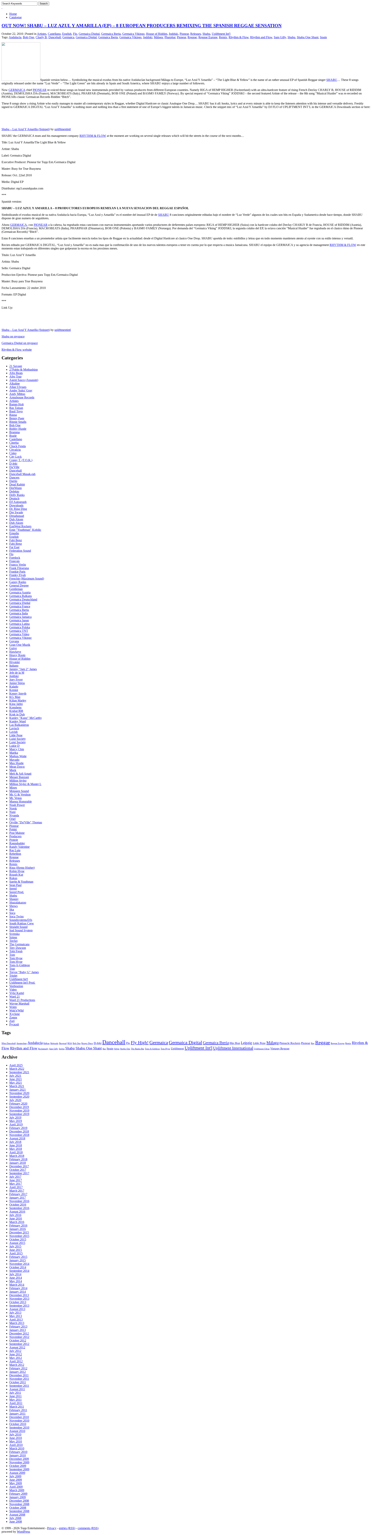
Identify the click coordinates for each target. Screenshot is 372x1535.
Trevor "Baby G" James (24, 972)
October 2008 (17, 1507)
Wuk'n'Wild (16, 1010)
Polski (13, 829)
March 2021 (16, 1086)
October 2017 (17, 1169)
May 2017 (15, 1183)
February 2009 (18, 1493)
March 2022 (16, 1068)
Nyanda (14, 815)
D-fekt (13, 463)
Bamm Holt (16, 404)
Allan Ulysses (17, 387)
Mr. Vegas (15, 798)
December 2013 (19, 1295)
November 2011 (19, 1378)
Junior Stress (17, 683)
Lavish (13, 731)
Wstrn (13, 1007)
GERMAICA (17, 90)
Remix (223, 37)
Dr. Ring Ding (18, 509)
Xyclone (14, 1014)
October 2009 (17, 1465)
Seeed (13, 888)
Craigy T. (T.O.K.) (20, 460)
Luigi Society (17, 738)
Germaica (68, 37)
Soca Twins (16, 916)
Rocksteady (43, 1049)
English (66, 33)
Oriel (12, 819)
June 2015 (15, 1249)
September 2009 (19, 1469)
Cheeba (14, 442)
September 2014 (19, 1270)
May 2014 (15, 1281)
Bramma (14, 432)
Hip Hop (235, 1043)
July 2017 (15, 1176)
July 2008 (15, 1518)
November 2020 (19, 1093)
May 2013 (15, 1316)
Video (13, 989)
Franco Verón (17, 564)
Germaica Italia (18, 613)
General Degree (19, 585)
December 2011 (19, 1375)
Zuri (12, 1021)
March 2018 (16, 1155)
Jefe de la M (16, 672)
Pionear (184, 33)
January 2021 (17, 1089)
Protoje (13, 839)
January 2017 (17, 1197)
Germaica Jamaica (20, 616)
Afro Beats (16, 373)
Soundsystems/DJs (20, 920)
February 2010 (18, 1452)
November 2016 (19, 1201)
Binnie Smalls (17, 421)
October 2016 (17, 1204)
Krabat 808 (16, 711)
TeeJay (13, 940)
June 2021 (15, 1079)
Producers (15, 836)
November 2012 (19, 1337)
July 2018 (15, 1142)
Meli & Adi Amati (20, 773)
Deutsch (14, 498)
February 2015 (18, 1256)
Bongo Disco (87, 1043)
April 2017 (16, 1187)
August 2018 (17, 1138)
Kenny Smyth (17, 693)
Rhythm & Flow (239, 37)
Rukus (13, 878)
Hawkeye (15, 651)
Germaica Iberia (111, 33)
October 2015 (17, 1239)
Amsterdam (21, 1043)
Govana (14, 641)
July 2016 (15, 1215)
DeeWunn (15, 488)
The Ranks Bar (137, 1049)
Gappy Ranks (17, 582)
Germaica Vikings (130, 37)
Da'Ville (14, 467)
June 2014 (15, 1277)
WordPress (23, 1531)
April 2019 (16, 1124)
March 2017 (16, 1190)
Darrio (13, 481)
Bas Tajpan (16, 407)
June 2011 (15, 1396)
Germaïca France (19, 606)
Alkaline (14, 383)
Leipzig (246, 1043)
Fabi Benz (15, 540)
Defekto (14, 491)
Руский (14, 1024)
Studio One (125, 1049)
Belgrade (54, 1043)
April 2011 (15, 1403)
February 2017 (18, 1194)
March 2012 (16, 1364)
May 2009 (15, 1483)
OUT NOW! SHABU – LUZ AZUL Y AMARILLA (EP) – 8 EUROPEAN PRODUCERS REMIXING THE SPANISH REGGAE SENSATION (142, 25)
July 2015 (15, 1246)
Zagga (13, 1017)
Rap (312, 1043)
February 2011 (18, 1410)
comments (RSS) (88, 1528)
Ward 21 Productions (22, 1000)
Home (13, 13)
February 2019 (18, 1128)
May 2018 (15, 1148)
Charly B (41, 37)
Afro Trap (15, 376)
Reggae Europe (207, 37)
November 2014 (19, 1263)
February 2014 (18, 1288)
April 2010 (16, 1445)
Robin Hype (16, 871)
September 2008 (19, 1511)
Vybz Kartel (16, 993)
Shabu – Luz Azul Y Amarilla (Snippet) (26, 129)
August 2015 (17, 1243)
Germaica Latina (19, 623)
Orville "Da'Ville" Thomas (25, 822)
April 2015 (16, 1253)
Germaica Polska (19, 627)
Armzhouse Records (21, 397)
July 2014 (15, 1274)
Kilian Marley (17, 700)
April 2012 (16, 1361)
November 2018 (19, 1135)
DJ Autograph (18, 502)
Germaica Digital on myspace (20, 343)
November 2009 (19, 1462)
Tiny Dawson (17, 947)
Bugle (13, 435)
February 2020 (18, 1103)
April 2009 (16, 1486)
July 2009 (15, 1476)
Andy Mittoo (17, 394)
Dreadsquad (16, 515)
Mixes (13, 787)
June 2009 (15, 1479)
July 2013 (15, 1312)
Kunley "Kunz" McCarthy (25, 718)
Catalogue (15, 17)
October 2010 (17, 1424)
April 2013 (16, 1319)
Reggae (192, 37)
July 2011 (15, 1392)
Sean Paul (15, 885)
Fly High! (140, 1042)
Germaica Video (19, 634)
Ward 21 (14, 996)
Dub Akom (16, 519)
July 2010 (15, 1434)
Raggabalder (17, 843)
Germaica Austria (20, 592)
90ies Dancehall (9, 1043)
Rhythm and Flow (261, 37)
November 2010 (19, 1420)
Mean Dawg (17, 766)
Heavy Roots (17, 655)
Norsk (13, 808)
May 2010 (15, 1441)
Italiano (13, 665)
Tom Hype (15, 958)
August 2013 (17, 1309)
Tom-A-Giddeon (19, 965)
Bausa (13, 414)
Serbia (62, 1049)
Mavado (14, 759)
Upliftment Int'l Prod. (22, 982)
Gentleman (16, 589)
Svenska (14, 933)
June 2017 (15, 1180)
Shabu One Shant (307, 37)
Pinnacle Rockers (289, 1043)
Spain (323, 37)
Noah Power (17, 805)
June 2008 (15, 1521)
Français (14, 561)
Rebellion (15, 853)
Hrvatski (14, 662)
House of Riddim (156, 33)
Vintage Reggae (279, 1048)
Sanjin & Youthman (21, 881)
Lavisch (14, 728)
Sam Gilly (280, 37)
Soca (12, 913)
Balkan (46, 1043)
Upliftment (177, 1048)
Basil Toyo (16, 411)
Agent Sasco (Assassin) (23, 380)
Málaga (158, 37)
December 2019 (19, 1107)
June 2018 (15, 1145)
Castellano (54, 33)
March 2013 (16, 1323)
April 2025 (16, 1065)
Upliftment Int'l (221, 33)
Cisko (12, 453)
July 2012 (15, 1351)
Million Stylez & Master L (25, 784)
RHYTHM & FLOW (92, 135)
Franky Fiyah (17, 575)
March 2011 (16, 1406)
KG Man (14, 697)
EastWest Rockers (20, 526)
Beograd (63, 1043)
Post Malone (17, 832)
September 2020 (19, 1096)
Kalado (13, 686)
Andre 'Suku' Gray (20, 390)
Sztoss (13, 937)
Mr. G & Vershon (20, 794)
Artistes (41, 33)
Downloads (16, 505)
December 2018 (19, 1131)
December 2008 (19, 1500)
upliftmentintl (62, 129)
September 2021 (19, 1072)
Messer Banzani (19, 777)
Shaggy (14, 899)
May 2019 (15, 1121)
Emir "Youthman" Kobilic (25, 529)
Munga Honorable (20, 801)
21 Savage (15, 366)
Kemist (13, 690)
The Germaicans (19, 944)
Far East (14, 547)
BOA (69, 1043)
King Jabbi (16, 704)
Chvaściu (15, 449)
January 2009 (17, 1497)
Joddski (173, 33)
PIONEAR (39, 90)
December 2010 (19, 1417)
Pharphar (169, 37)
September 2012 (19, 1344)
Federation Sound (20, 550)
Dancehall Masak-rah (22, 474)
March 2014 (16, 1284)
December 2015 (19, 1232)
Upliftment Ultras (262, 1049)
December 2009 (19, 1458)
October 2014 (17, 1267)
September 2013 (19, 1305)
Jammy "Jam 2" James (23, 669)
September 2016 (19, 1208)
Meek (12, 770)
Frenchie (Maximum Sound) (26, 578)
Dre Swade (16, 512)
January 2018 (17, 1162)
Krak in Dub (17, 714)
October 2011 (17, 1382)
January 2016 (17, 1229)
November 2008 (19, 1504)
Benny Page (16, 418)
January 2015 (17, 1260)
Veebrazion (16, 986)
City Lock (15, 456)
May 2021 (15, 1082)
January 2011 (17, 1413)
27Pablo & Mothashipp (23, 369)
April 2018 (16, 1152)
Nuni (12, 812)
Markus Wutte (18, 756)
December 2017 (19, 1166)
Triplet (13, 975)
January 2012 (17, 1371)
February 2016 (18, 1225)
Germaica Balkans (20, 596)
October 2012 (17, 1340)
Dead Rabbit (17, 484)
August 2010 (17, 1431)
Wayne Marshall (19, 1003)
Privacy (51, 1528)
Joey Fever (16, 679)
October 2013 (17, 1302)
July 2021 (15, 1075)
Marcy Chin (16, 749)
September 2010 (19, 1427)
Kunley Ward (17, 721)
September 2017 (19, 1173)
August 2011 (17, 1389)
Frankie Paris (17, 571)
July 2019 (15, 1117)
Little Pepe (15, 735)
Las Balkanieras (19, 724)
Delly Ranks (17, 495)
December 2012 (19, 1333)
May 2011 (15, 1399)
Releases (195, 33)
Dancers (14, 477)
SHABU (331, 79)
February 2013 (18, 1326)
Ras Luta (14, 850)
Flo (75, 33)
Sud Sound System (21, 930)
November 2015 (19, 1236)
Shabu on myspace (13, 336)
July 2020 (15, 1100)
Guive (13, 648)
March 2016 (16, 1222)
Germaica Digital (89, 33)
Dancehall (54, 37)
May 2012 (15, 1357)
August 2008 (17, 1514)
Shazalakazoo (17, 902)
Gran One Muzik (19, 644)
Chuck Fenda (17, 446)
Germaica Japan (19, 620)
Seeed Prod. (16, 892)
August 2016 (17, 1211)
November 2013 (19, 1298)
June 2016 (15, 1218)
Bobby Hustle (17, 428)
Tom (12, 954)
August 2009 (17, 1472)
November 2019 (19, 1110)
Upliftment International (233, 1048)
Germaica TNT (18, 630)
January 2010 (17, 1455)
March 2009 (16, 1490)
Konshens (15, 707)
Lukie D (14, 745)
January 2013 (17, 1330)
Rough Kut (16, 874)
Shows (13, 906)
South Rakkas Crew (21, 923)
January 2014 (17, 1291)
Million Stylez (18, 780)
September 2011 (19, 1385)
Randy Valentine (19, 846)
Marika (13, 752)
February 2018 (18, 1159)
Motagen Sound (19, 791)
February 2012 (18, 1368)
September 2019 (19, 1114)
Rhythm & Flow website (17, 349)
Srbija (116, 1049)
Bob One (28, 37)
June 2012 (15, 1354)
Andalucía (15, 37)
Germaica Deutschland (23, 599)
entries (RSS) (67, 1528)
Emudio (14, 533)
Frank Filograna (19, 568)
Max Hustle (16, 763)
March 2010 (16, 1448)
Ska (11, 909)
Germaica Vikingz (133, 33)
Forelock (14, 557)
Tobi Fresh (15, 951)
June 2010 (15, 1438)
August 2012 (17, 1347)
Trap (12, 968)
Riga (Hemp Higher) (22, 867)
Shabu (206, 33)
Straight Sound (18, 927)
